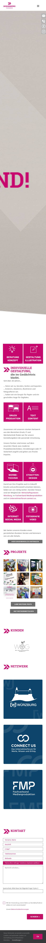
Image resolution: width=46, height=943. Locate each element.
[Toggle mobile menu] (38, 6)
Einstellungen (16, 940)
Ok (38, 936)
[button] (10, 565)
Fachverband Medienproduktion (28, 495)
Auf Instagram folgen (24, 611)
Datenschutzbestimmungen (20, 909)
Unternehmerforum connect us (23, 498)
